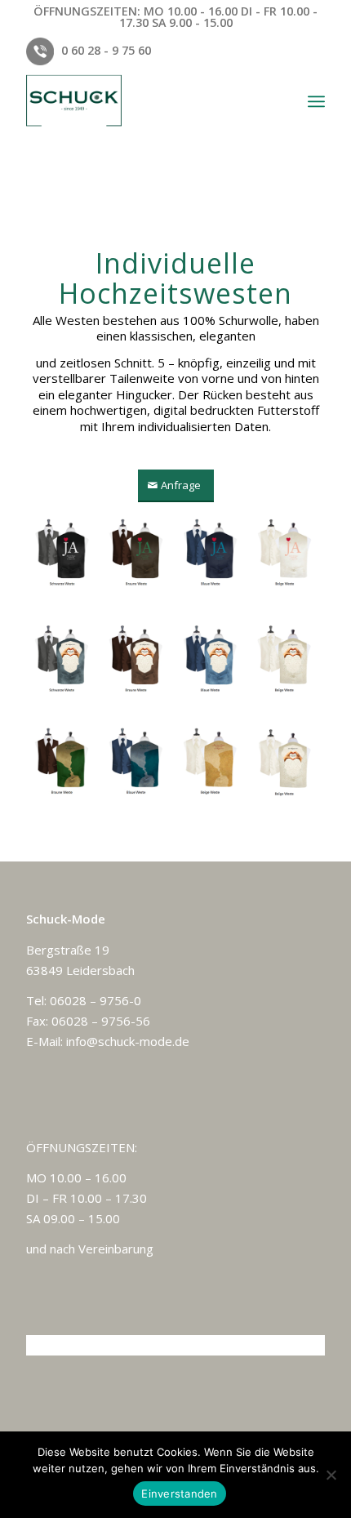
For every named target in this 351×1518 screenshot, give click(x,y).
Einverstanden (179, 1493)
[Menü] (316, 101)
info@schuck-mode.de (127, 1041)
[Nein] (330, 1475)
